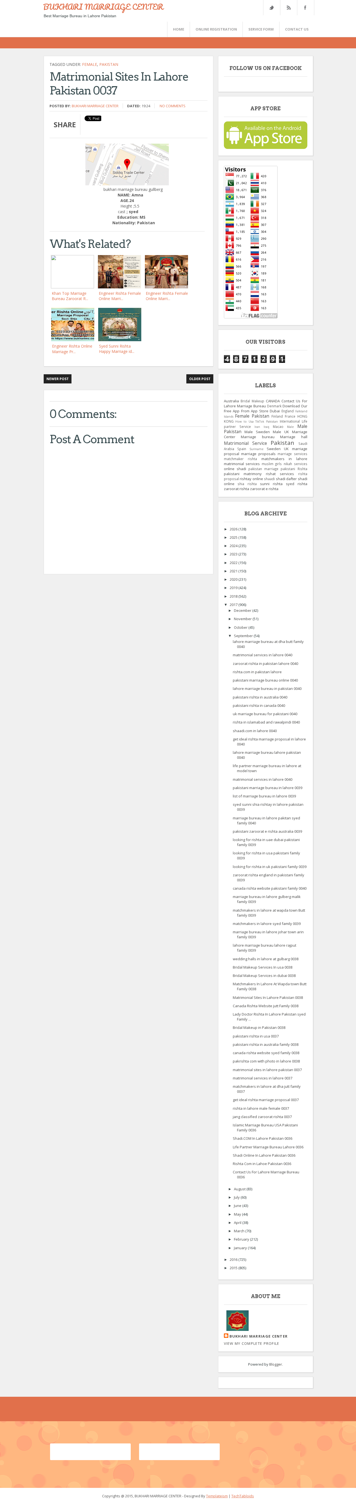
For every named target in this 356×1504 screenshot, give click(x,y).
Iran (257, 427)
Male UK (281, 431)
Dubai (275, 410)
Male (290, 427)
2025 (234, 537)
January (241, 1247)
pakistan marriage (263, 469)
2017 (234, 604)
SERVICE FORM (261, 29)
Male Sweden (257, 431)
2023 (234, 554)
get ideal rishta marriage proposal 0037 (266, 1099)
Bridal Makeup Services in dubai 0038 (264, 975)
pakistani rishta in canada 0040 (259, 705)
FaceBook (304, 8)
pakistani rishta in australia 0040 (260, 697)
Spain (241, 449)
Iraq (266, 427)
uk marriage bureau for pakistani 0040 (265, 713)
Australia (231, 400)
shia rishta (247, 484)
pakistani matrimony (243, 473)
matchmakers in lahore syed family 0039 (267, 923)
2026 (234, 529)
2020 (234, 579)
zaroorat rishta (236, 488)
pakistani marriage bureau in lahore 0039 (267, 787)
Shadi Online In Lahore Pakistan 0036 (264, 1155)
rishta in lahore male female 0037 (261, 1108)
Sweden (274, 448)
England (287, 411)
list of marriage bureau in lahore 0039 (264, 796)
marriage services (292, 454)
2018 (234, 596)
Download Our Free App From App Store (265, 408)
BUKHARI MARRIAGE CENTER (103, 7)
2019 (234, 587)
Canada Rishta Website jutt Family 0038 (265, 1005)
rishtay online (251, 478)
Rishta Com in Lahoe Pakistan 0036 (262, 1163)
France (290, 416)
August (240, 1188)
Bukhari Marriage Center (95, 105)
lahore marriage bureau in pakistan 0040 (267, 688)
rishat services (280, 473)
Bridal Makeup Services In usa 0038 (262, 967)
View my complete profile (252, 1343)
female (89, 64)
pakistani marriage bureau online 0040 (265, 680)
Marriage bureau (258, 436)
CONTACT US (297, 29)
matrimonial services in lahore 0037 (262, 1078)
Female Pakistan (252, 416)
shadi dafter (286, 478)
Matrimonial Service (245, 443)
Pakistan (108, 64)
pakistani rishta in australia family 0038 (265, 1044)
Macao (278, 426)
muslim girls (272, 464)
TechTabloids (242, 1495)
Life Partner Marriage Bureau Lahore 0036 (268, 1146)
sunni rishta (271, 483)
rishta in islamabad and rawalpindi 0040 (266, 722)
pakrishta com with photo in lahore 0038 (266, 1061)
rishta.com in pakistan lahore (257, 671)
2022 (234, 562)
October (241, 627)
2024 (234, 545)
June (238, 1205)
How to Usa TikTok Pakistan (256, 421)
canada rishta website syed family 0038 (266, 1052)
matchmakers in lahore (284, 458)
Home (178, 29)
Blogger (275, 1364)
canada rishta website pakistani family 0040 (269, 888)
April (238, 1222)
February (242, 1239)
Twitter (271, 8)
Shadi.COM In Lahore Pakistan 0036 (262, 1138)
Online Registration (216, 29)
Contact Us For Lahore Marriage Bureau (265, 403)
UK (286, 448)
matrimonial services (242, 463)
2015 (234, 1267)
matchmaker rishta (240, 459)
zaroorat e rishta (264, 488)
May (238, 1214)
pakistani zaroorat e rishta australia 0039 (267, 831)
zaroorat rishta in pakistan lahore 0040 (265, 663)
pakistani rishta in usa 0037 (256, 1036)
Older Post (200, 378)
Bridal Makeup (252, 401)
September (244, 635)
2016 (234, 1259)
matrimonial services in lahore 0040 (262, 654)
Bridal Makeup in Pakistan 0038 (259, 1027)
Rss (288, 8)
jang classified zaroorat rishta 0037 (262, 1116)
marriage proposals (258, 453)
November (243, 618)
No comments (173, 105)
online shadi (235, 468)
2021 (234, 570)
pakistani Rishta (294, 469)
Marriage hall (293, 436)
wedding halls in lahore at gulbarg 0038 (265, 958)
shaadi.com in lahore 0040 (255, 730)
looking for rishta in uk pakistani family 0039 (269, 866)
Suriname (256, 449)
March (239, 1230)
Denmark (274, 406)
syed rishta (296, 483)
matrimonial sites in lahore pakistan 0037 (267, 1069)
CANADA (273, 400)
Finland (277, 416)
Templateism (217, 1495)
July (237, 1197)
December (243, 610)
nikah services (295, 464)
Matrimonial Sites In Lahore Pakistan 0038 (268, 997)
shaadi (269, 479)
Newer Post (57, 378)
